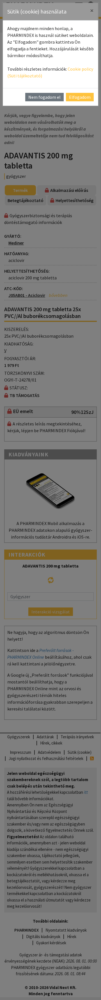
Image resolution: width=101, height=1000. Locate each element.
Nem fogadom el (44, 97)
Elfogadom (80, 97)
